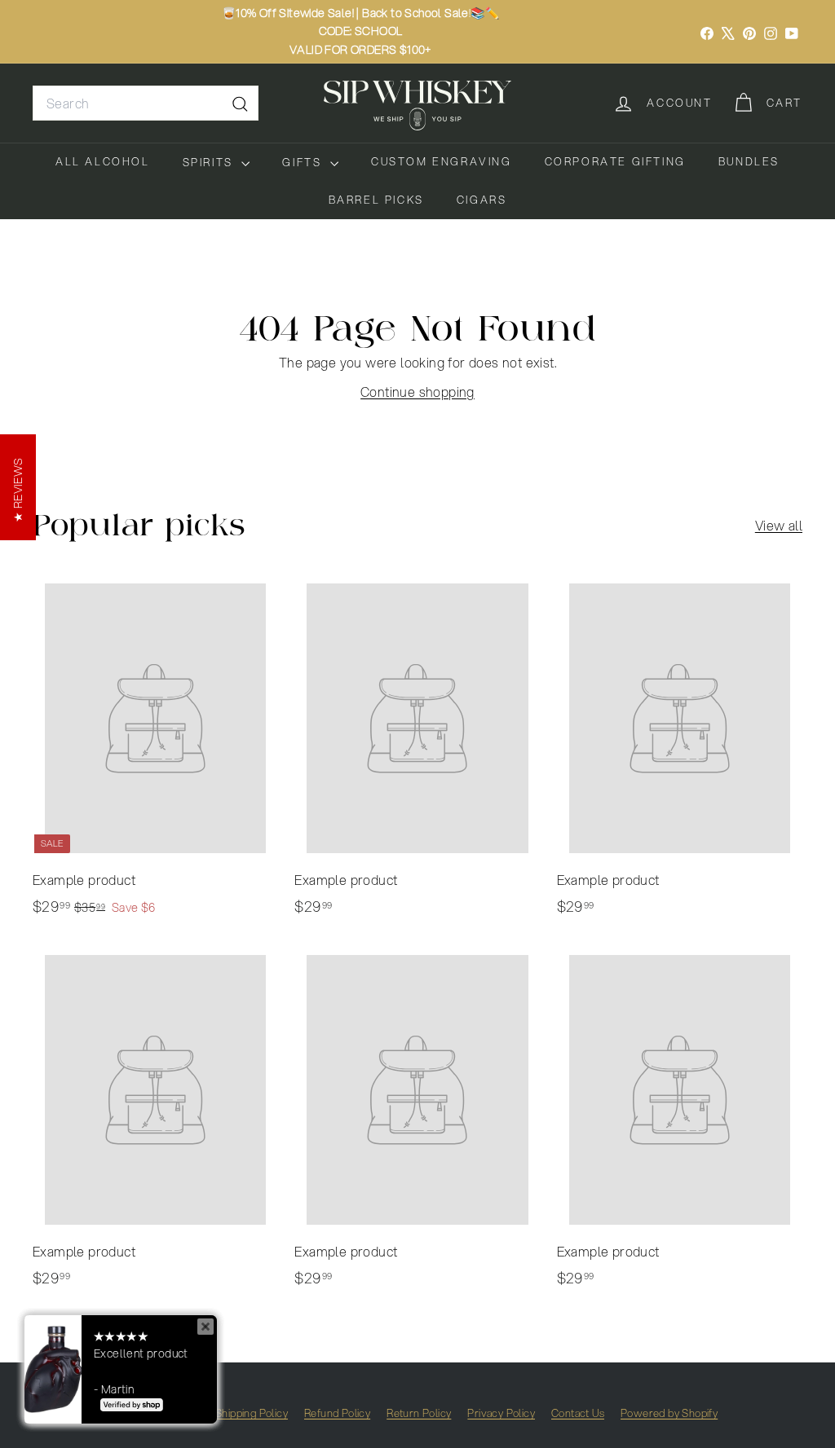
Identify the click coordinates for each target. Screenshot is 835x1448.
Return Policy (419, 1413)
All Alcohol (102, 161)
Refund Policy (337, 1413)
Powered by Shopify (669, 1413)
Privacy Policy (501, 1413)
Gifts (304, 162)
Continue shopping (417, 391)
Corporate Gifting (615, 161)
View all (778, 525)
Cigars (482, 199)
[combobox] (145, 103)
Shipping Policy (251, 1413)
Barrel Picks (376, 199)
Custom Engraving (441, 161)
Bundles (749, 161)
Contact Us (577, 1413)
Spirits (210, 162)
